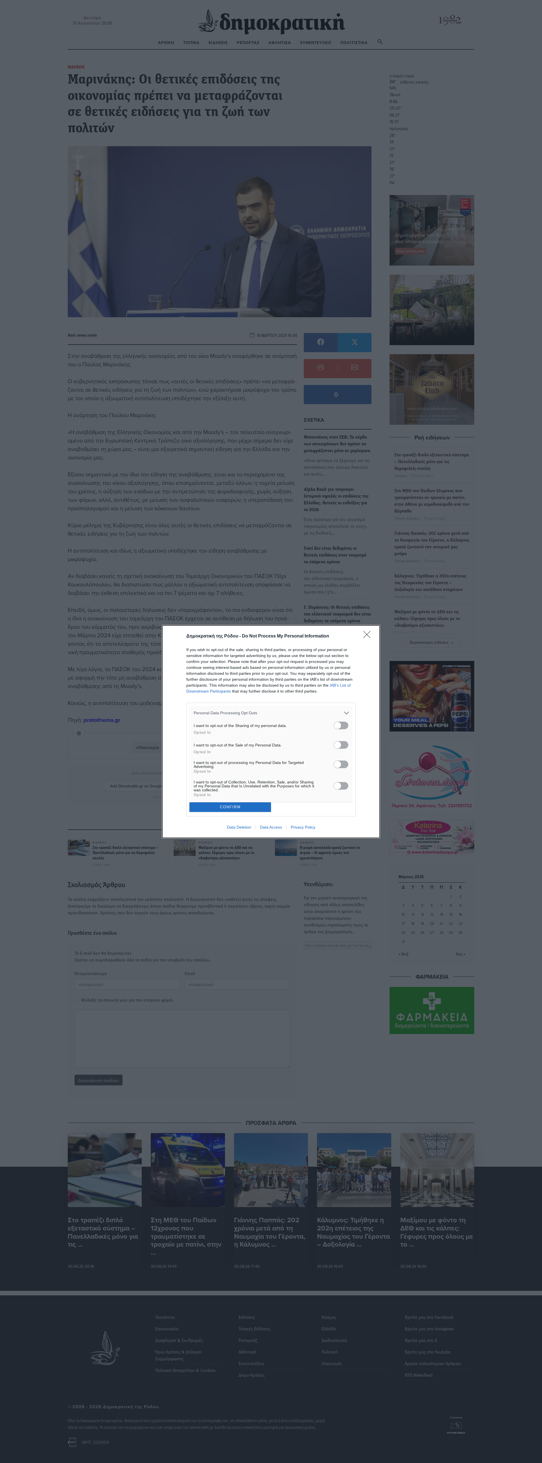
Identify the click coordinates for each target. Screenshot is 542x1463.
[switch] (341, 725)
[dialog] (271, 731)
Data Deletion (239, 827)
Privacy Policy (303, 827)
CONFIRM (230, 807)
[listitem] (271, 713)
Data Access (271, 827)
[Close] (368, 636)
